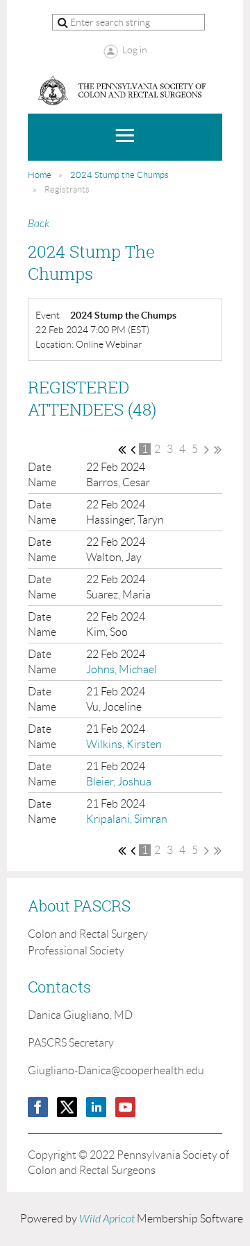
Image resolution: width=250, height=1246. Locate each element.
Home (39, 175)
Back (38, 223)
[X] (67, 1107)
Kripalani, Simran (126, 819)
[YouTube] (125, 1107)
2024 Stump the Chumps (119, 175)
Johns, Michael (121, 669)
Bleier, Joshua (118, 781)
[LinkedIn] (96, 1107)
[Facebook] (38, 1107)
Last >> (217, 449)
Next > (206, 449)
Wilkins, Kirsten (124, 744)
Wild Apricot (107, 1219)
